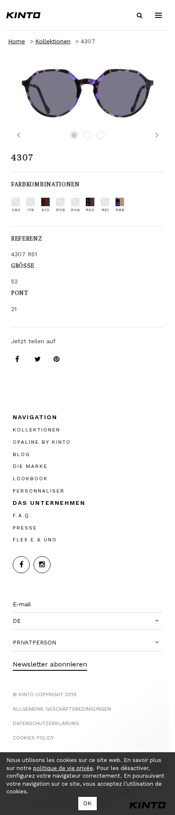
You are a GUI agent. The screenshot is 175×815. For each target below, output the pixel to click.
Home (16, 41)
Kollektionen (53, 41)
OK (87, 803)
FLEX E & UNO (35, 540)
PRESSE (25, 527)
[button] (87, 621)
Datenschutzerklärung (46, 723)
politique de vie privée (63, 768)
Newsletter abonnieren (50, 664)
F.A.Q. (22, 515)
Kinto (23, 15)
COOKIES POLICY (33, 738)
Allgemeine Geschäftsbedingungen (62, 709)
